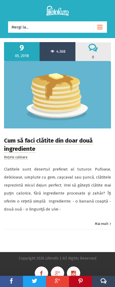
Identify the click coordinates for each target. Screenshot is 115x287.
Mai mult (101, 224)
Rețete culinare (16, 157)
